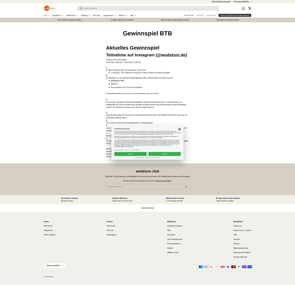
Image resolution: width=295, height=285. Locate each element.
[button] (249, 8)
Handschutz (70, 15)
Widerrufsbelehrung (240, 248)
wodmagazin (211, 15)
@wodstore (115, 80)
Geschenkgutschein (174, 239)
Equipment (57, 15)
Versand (236, 239)
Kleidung (84, 15)
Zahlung (236, 244)
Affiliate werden (173, 252)
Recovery (96, 15)
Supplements (108, 15)
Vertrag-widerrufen (240, 257)
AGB (235, 235)
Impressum (237, 226)
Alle (45, 15)
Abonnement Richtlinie (241, 252)
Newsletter (171, 235)
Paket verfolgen (50, 235)
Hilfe (132, 15)
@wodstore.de (171, 55)
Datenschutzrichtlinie (163, 181)
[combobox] (148, 8)
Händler (170, 248)
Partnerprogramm (174, 244)
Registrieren (48, 230)
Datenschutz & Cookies (242, 230)
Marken (122, 15)
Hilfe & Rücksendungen (221, 2)
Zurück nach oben (147, 208)
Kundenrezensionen (174, 226)
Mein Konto (48, 226)
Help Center (189, 15)
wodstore (50, 276)
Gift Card (200, 15)
